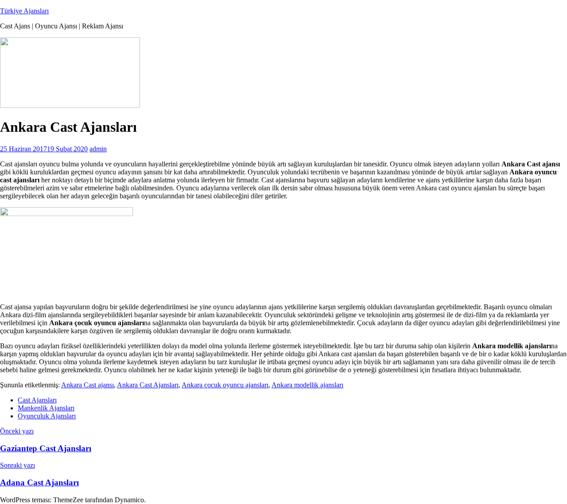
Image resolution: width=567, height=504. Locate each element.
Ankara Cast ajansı (87, 385)
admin (98, 149)
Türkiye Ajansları (24, 11)
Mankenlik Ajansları (46, 408)
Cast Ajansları (37, 400)
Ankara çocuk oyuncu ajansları (225, 385)
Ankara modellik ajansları (307, 385)
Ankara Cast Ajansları (148, 385)
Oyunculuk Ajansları (47, 416)
